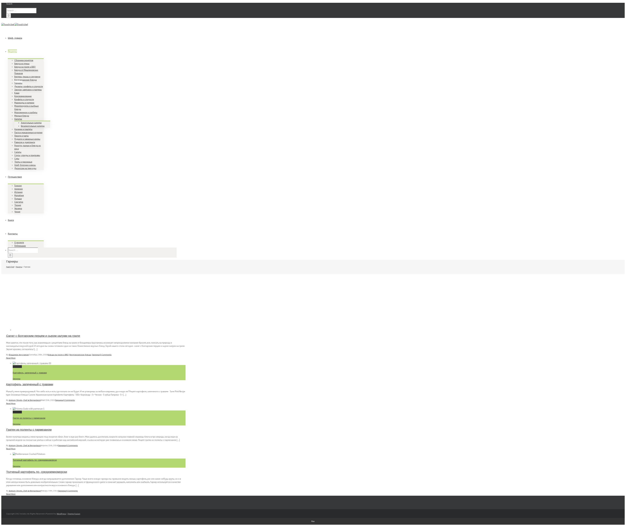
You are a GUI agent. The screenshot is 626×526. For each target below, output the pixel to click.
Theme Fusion (73, 513)
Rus (313, 521)
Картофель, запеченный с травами (30, 373)
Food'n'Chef (10, 267)
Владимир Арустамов (19, 354)
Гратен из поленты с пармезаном (29, 418)
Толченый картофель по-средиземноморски (35, 460)
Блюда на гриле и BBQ (58, 354)
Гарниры (96, 354)
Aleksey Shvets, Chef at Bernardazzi (25, 400)
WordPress (61, 513)
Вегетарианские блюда (80, 354)
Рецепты (19, 267)
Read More (10, 358)
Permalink (17, 366)
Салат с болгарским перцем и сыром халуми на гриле (43, 336)
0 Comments (106, 354)
